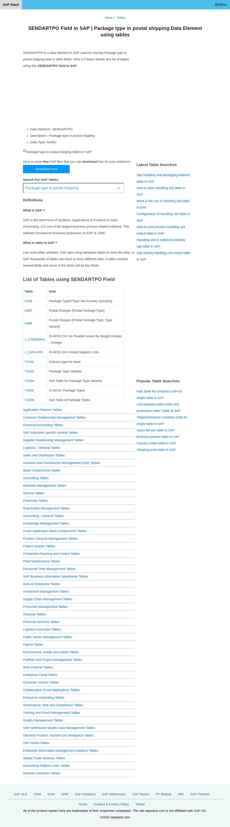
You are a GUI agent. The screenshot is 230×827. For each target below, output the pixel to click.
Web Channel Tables (38, 667)
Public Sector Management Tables (47, 637)
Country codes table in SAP (156, 443)
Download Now (46, 169)
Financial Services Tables (41, 622)
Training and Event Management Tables (51, 713)
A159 (28, 301)
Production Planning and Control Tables (51, 554)
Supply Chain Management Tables (47, 599)
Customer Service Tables (41, 682)
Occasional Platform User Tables (46, 766)
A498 (28, 323)
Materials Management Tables (44, 485)
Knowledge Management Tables (46, 523)
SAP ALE (20, 794)
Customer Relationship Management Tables (54, 417)
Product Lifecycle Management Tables (50, 538)
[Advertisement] (79, 97)
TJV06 (29, 400)
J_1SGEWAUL (35, 339)
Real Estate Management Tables (46, 508)
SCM (51, 794)
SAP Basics (140, 794)
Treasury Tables (34, 614)
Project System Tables (39, 546)
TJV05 (29, 390)
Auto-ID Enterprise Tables (41, 584)
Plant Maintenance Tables (41, 561)
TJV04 (29, 381)
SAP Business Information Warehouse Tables (55, 576)
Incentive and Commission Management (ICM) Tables (61, 463)
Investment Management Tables (46, 591)
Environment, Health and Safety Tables (51, 652)
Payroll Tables (33, 644)
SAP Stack (11, 4)
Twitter (140, 804)
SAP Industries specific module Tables (50, 432)
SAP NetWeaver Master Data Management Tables (59, 728)
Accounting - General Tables (43, 516)
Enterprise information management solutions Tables (60, 750)
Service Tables (33, 493)
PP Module (163, 794)
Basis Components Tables (41, 470)
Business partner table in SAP (158, 437)
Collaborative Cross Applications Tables (51, 690)
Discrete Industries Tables (41, 773)
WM (181, 794)
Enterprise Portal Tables (40, 675)
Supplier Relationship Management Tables (53, 440)
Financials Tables (35, 501)
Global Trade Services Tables (44, 758)
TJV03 (29, 371)
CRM (37, 794)
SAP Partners (200, 794)
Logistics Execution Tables (42, 629)
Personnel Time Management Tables (49, 569)
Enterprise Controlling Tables (43, 697)
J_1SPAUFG (34, 352)
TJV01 (29, 362)
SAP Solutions (85, 794)
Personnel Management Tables (45, 607)
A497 (28, 310)
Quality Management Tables (43, 720)
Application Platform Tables (42, 410)
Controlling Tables (36, 478)
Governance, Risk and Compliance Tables (53, 705)
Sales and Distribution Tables (44, 455)
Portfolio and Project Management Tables (52, 660)
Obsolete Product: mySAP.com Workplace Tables (58, 735)
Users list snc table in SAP (155, 430)
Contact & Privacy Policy (111, 804)
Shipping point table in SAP (156, 450)
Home (83, 804)
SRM (64, 794)
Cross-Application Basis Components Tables (55, 531)
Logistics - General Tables (41, 448)
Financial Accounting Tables (43, 425)
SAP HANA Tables (36, 743)
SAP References (114, 794)
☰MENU (221, 4)
